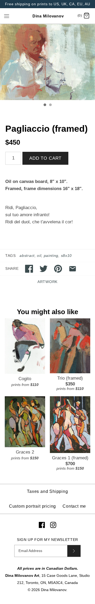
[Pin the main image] (58, 269)
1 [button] (44, 105)
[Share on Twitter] (44, 269)
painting (51, 256)
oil (39, 256)
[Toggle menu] (6, 15)
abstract (27, 256)
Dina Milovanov (53, 590)
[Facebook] (42, 525)
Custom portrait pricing (32, 506)
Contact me (74, 506)
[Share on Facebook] (29, 269)
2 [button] (50, 105)
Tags (10, 256)
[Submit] (73, 551)
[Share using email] (73, 269)
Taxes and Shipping (47, 491)
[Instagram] (53, 525)
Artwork (47, 282)
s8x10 (66, 256)
